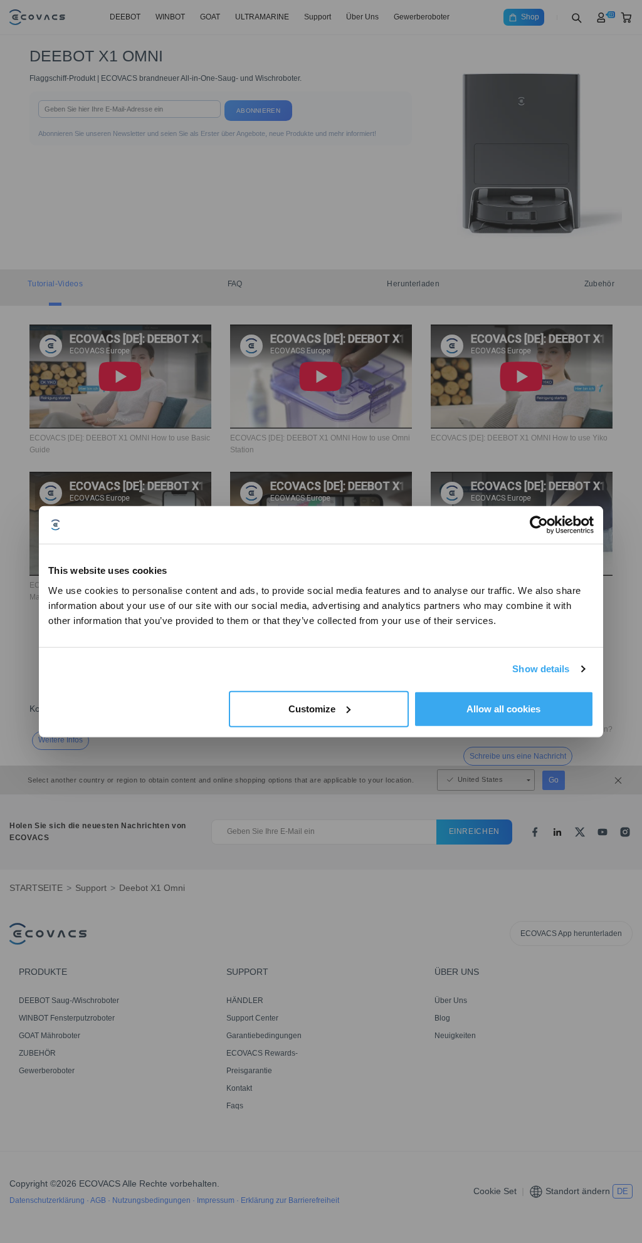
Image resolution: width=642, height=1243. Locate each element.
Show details (540, 668)
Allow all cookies (503, 708)
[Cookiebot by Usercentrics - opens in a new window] (539, 525)
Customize (311, 708)
